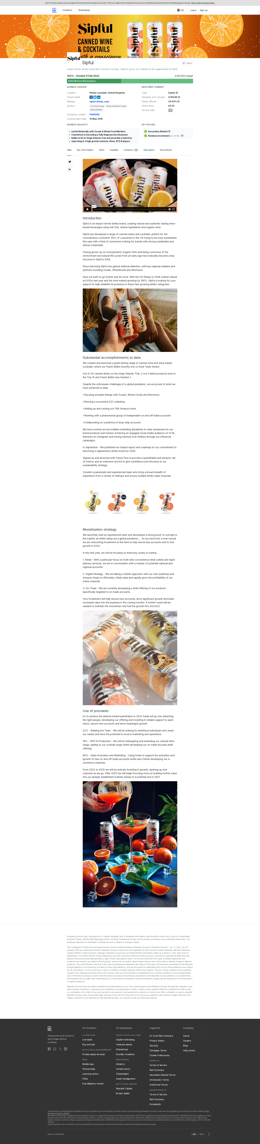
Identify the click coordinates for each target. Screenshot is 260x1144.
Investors (67, 10)
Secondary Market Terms (162, 1075)
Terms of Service (158, 1065)
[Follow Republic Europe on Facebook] (49, 1049)
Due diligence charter (93, 1083)
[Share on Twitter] (69, 161)
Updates (114, 150)
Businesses (84, 10)
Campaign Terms (158, 1050)
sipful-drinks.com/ (99, 101)
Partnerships (88, 1069)
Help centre (189, 1050)
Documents (166, 150)
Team (101, 150)
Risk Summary (157, 1070)
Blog (185, 1045)
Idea (69, 150)
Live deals (87, 1039)
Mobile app (88, 1064)
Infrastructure (123, 1069)
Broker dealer (123, 1093)
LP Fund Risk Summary (161, 1035)
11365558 (95, 114)
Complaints (155, 1104)
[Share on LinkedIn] (69, 169)
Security (154, 1045)
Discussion (149, 150)
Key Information (85, 150)
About (186, 1035)
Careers (187, 1040)
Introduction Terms (159, 1079)
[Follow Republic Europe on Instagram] (54, 1049)
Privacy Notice (157, 1040)
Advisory (120, 1064)
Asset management (125, 1078)
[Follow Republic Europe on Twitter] (60, 1049)
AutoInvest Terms (159, 1084)
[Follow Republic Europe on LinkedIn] (65, 1049)
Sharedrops (122, 1049)
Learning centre (90, 1073)
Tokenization (122, 1073)
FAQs (85, 1078)
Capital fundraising (125, 1039)
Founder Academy (125, 1054)
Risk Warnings (96, 939)
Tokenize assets (124, 1044)
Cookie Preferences (160, 1055)
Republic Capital (124, 1088)
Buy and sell (88, 1044)
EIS (170, 110)
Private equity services (93, 1054)
